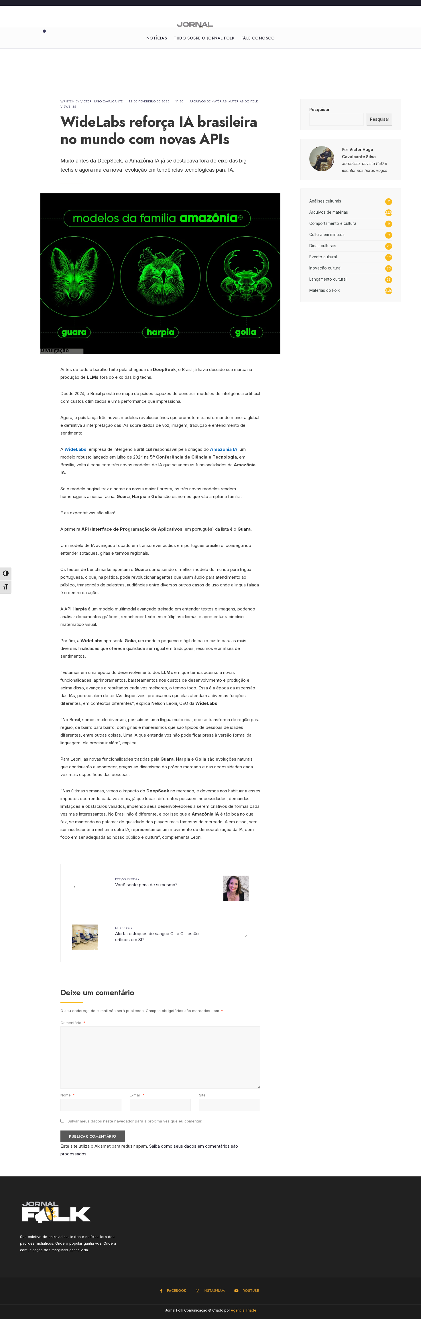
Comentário (72, 1022)
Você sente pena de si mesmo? (146, 882)
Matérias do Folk (243, 101)
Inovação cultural (325, 268)
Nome (67, 1095)
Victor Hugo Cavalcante (101, 101)
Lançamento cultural (328, 279)
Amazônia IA (223, 449)
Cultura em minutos (327, 234)
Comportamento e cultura (332, 223)
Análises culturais (325, 201)
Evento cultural (323, 257)
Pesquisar (319, 109)
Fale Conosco (258, 38)
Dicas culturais (322, 245)
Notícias (156, 38)
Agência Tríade (243, 1310)
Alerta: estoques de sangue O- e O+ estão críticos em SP (157, 934)
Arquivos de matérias (208, 101)
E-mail (137, 1095)
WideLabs (75, 449)
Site (202, 1095)
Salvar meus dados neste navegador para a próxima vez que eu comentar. (135, 1121)
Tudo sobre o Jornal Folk (204, 38)
